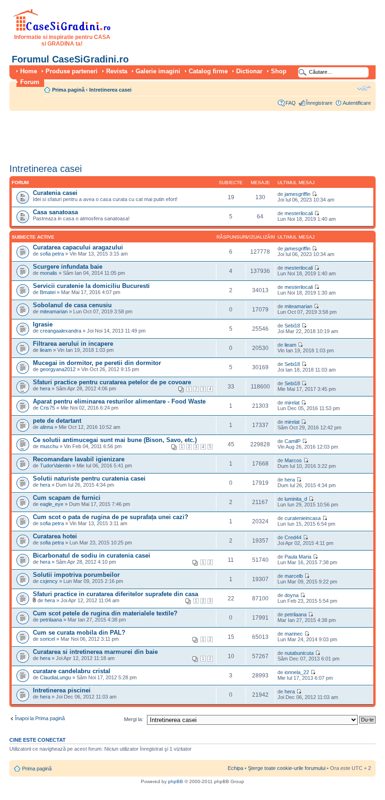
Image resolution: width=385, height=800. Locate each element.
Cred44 (293, 537)
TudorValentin (55, 465)
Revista (116, 71)
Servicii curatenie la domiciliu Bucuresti (91, 285)
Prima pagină (68, 90)
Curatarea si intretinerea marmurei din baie (95, 651)
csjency (49, 581)
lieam (46, 350)
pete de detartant (57, 420)
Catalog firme (208, 71)
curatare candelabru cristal (71, 671)
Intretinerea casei (110, 90)
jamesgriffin (297, 194)
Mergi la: (133, 719)
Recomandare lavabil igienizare (78, 459)
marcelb (294, 576)
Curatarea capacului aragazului (78, 247)
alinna (46, 427)
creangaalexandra (60, 331)
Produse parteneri (72, 71)
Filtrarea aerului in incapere (73, 343)
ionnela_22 (297, 672)
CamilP (292, 441)
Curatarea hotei (55, 536)
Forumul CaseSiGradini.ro (70, 59)
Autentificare (357, 103)
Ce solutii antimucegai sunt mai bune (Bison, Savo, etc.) (115, 439)
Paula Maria (299, 556)
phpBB (175, 781)
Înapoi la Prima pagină (40, 718)
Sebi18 (292, 325)
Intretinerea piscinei (62, 690)
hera (45, 388)
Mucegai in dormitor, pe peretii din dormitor (97, 362)
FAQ (290, 103)
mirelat (292, 402)
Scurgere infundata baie (67, 266)
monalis (48, 273)
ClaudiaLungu (55, 677)
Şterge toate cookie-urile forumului (286, 768)
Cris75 (47, 408)
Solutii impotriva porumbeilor (76, 574)
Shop (278, 71)
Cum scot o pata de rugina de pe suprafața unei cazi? (110, 516)
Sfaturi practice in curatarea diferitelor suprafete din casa (115, 594)
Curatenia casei (55, 192)
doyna (292, 595)
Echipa (235, 768)
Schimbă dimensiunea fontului (364, 88)
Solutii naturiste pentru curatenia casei (89, 478)
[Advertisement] (180, 134)
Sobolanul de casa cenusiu (72, 305)
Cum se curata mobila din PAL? (79, 632)
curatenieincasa (303, 518)
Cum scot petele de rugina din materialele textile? (105, 613)
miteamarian (54, 311)
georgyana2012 (58, 369)
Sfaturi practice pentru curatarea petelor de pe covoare (112, 382)
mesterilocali (299, 213)
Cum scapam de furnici (66, 497)
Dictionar (249, 71)
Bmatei (47, 292)
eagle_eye (51, 504)
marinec (294, 634)
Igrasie (43, 324)
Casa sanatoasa (55, 212)
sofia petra (52, 253)
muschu (49, 446)
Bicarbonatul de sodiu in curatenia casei (91, 555)
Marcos (293, 460)
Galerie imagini (158, 71)
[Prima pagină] (62, 29)
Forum (29, 81)
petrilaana (51, 619)
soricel (47, 639)
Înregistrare (319, 103)
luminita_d (296, 499)
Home (28, 71)
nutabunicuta (299, 653)
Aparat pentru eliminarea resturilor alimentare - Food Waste (119, 401)
